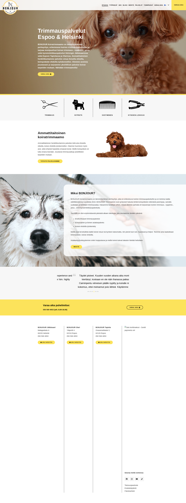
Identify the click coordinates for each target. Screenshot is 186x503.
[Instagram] (132, 479)
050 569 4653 (48, 310)
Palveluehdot (130, 491)
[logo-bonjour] (10, 7)
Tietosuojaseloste (131, 485)
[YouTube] (137, 479)
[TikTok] (142, 479)
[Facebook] (127, 479)
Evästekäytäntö (130, 488)
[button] (166, 5)
